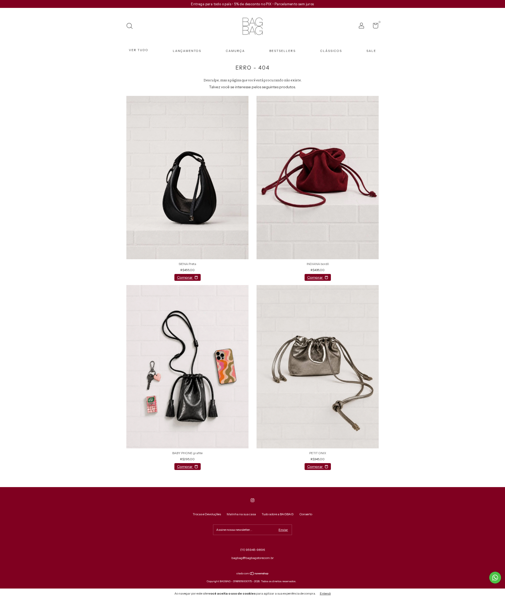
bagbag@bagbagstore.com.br (252, 558)
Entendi (325, 593)
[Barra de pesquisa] (131, 26)
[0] (373, 26)
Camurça (235, 51)
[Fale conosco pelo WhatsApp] (495, 578)
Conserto (305, 514)
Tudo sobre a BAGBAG (278, 514)
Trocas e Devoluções (207, 514)
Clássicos (331, 51)
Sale (371, 51)
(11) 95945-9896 (252, 550)
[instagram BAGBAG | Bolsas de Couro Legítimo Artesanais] (252, 500)
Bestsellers (282, 51)
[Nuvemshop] (252, 574)
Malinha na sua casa (241, 514)
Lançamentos (187, 51)
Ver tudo (138, 50)
